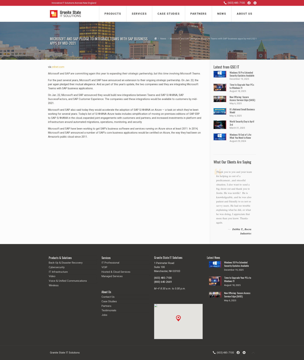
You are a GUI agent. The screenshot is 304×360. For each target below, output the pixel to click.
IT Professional (110, 262)
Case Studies (109, 301)
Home (155, 38)
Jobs (104, 315)
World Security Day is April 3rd (242, 122)
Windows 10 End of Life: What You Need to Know (241, 136)
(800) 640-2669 (163, 281)
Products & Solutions (60, 258)
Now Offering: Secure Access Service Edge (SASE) (242, 98)
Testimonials (109, 310)
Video (52, 276)
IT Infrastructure (58, 271)
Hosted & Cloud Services (116, 271)
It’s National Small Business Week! (242, 110)
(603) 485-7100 (163, 277)
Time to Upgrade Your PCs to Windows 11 (242, 86)
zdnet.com (58, 66)
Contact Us (108, 296)
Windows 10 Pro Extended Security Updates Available (242, 74)
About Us (106, 292)
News (163, 38)
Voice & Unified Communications (68, 280)
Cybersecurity (57, 267)
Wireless (54, 285)
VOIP (104, 267)
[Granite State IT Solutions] (65, 14)
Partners (106, 306)
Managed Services (112, 276)
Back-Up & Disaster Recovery (66, 262)
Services (106, 258)
